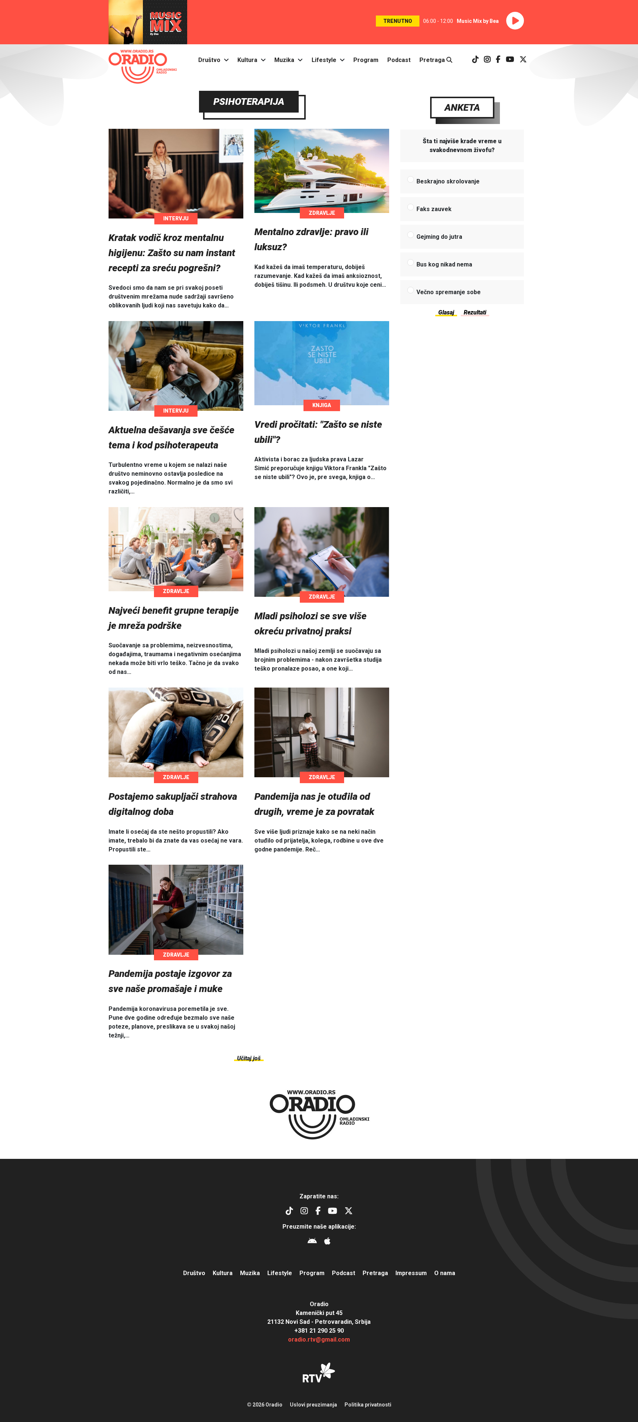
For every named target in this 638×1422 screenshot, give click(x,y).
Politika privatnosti (367, 1405)
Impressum (411, 1273)
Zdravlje (322, 213)
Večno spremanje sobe (448, 292)
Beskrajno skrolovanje (448, 181)
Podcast (399, 59)
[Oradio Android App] (312, 1242)
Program (365, 59)
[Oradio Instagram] (487, 59)
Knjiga (321, 405)
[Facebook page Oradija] (498, 59)
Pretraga (432, 59)
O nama (444, 1273)
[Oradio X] (523, 59)
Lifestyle (324, 59)
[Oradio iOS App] (327, 1242)
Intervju (176, 218)
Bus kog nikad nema (444, 264)
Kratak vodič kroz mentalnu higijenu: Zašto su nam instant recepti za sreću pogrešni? (172, 252)
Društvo (209, 59)
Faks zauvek (434, 209)
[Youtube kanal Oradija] (510, 59)
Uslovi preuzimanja (313, 1405)
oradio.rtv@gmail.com (319, 1339)
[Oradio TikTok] (475, 59)
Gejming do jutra (439, 236)
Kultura (247, 59)
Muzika (284, 59)
